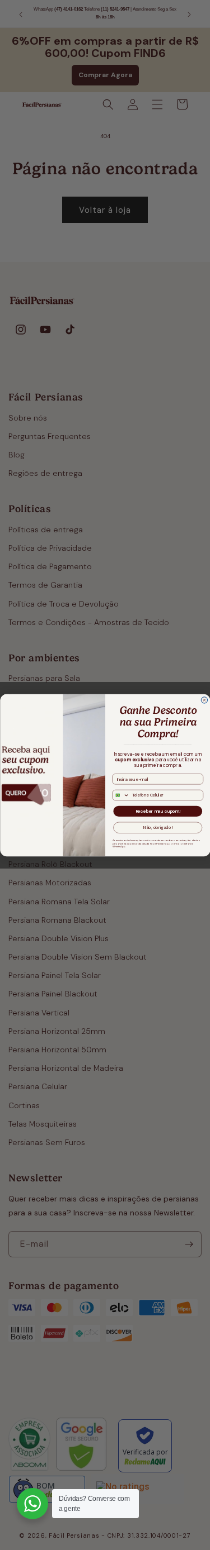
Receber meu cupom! (157, 811)
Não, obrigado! (157, 827)
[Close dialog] (204, 700)
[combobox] (120, 795)
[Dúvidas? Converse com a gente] (32, 1503)
